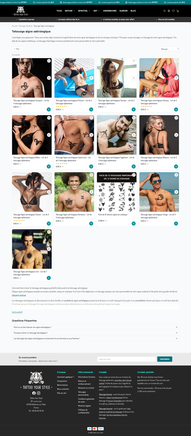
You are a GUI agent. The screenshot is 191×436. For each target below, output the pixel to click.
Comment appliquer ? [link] (65, 377)
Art (95, 11)
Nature (68, 11)
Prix (17, 49)
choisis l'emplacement (114, 397)
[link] (34, 393)
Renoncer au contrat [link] (86, 388)
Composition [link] (62, 381)
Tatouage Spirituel (25, 26)
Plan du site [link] (61, 393)
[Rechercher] (164, 10)
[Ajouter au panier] (49, 109)
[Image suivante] (49, 78)
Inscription (165, 359)
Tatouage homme (105, 408)
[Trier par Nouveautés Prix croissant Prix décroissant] (169, 49)
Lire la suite (17, 312)
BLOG (133, 11)
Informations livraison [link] (86, 377)
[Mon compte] (169, 10)
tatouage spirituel (19, 295)
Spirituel (83, 11)
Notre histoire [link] (62, 385)
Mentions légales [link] (84, 405)
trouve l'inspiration (115, 400)
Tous (59, 11)
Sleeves (123, 11)
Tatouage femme (105, 394)
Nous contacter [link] (63, 389)
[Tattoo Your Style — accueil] (20, 11)
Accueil (14, 26)
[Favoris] (173, 10)
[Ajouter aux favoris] (49, 61)
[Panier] (177, 10)
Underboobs (109, 11)
